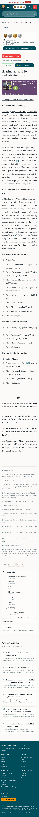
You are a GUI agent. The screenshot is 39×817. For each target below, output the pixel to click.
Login (3, 764)
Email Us (5, 794)
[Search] (35, 14)
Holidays (23, 766)
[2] (18, 114)
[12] (28, 363)
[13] (27, 370)
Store (3, 782)
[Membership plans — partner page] (19, 7)
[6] (16, 235)
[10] (19, 327)
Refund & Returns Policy (8, 787)
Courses (3, 775)
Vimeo (23, 778)
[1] (24, 105)
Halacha (3, 759)
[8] (36, 272)
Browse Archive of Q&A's (8, 780)
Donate (28, 2)
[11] (35, 335)
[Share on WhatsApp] (9, 565)
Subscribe (4, 766)
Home (4, 22)
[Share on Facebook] (23, 565)
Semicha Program (6, 773)
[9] (26, 287)
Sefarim (23, 764)
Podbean (23, 773)
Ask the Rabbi (5, 778)
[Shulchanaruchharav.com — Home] (3, 7)
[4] (36, 147)
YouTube (23, 775)
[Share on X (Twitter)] (18, 565)
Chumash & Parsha (26, 757)
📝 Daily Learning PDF (24, 65)
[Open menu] (8, 7)
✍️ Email (26, 61)
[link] (20, 22)
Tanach (23, 759)
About (3, 761)
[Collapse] (4, 577)
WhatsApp (9, 65)
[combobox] (19, 14)
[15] (8, 435)
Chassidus (24, 761)
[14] (3, 410)
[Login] (30, 7)
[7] (24, 264)
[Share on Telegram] (14, 565)
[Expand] (6, 582)
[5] (17, 160)
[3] (28, 121)
